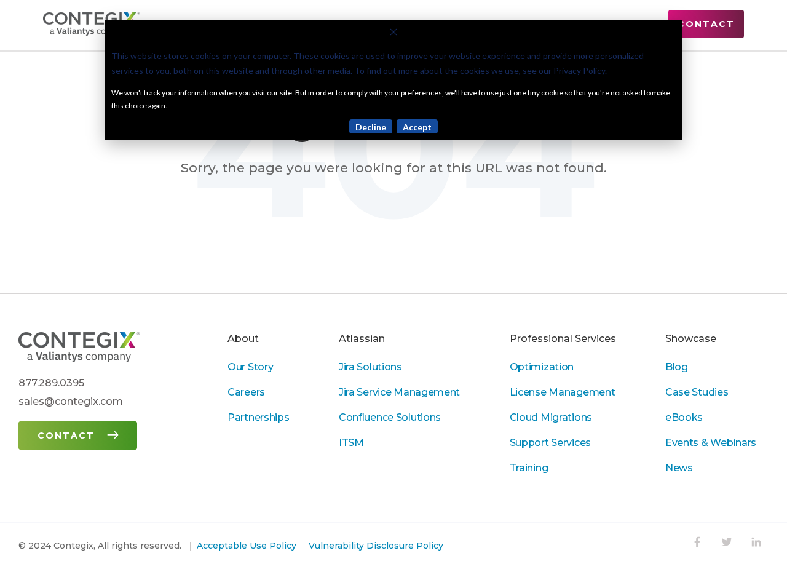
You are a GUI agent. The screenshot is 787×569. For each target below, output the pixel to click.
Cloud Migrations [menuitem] (551, 417)
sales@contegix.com (70, 401)
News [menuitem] (679, 468)
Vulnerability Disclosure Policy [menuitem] (376, 545)
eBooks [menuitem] (684, 417)
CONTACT (706, 24)
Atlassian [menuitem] (362, 338)
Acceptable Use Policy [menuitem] (246, 545)
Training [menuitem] (529, 468)
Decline (370, 127)
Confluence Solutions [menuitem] (390, 417)
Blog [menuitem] (676, 367)
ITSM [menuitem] (351, 442)
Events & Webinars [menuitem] (710, 442)
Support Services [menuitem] (550, 442)
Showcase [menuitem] (690, 338)
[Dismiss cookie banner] (393, 33)
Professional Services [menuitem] (563, 338)
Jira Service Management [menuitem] (399, 392)
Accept (417, 127)
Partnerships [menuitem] (258, 417)
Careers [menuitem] (246, 392)
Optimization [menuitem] (542, 367)
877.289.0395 (51, 383)
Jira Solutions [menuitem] (370, 367)
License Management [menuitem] (562, 392)
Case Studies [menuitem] (697, 392)
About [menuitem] (243, 338)
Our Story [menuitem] (250, 367)
